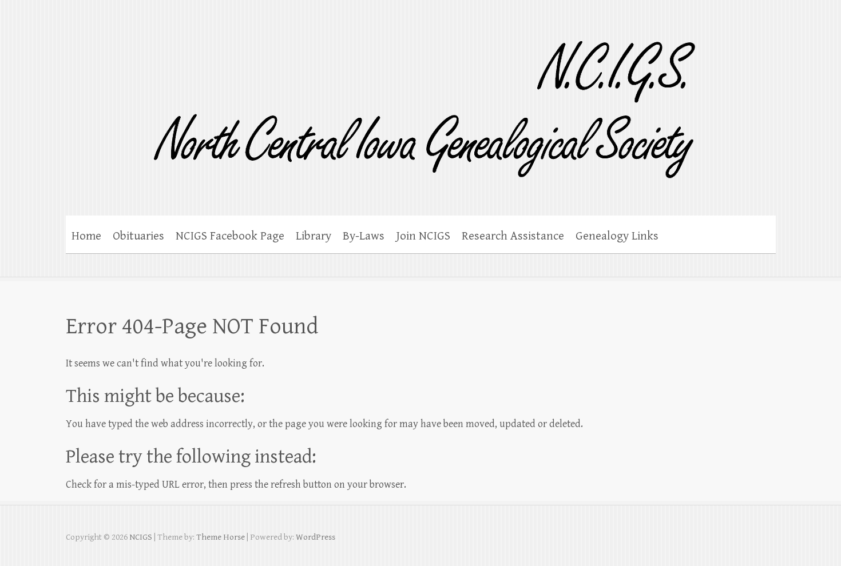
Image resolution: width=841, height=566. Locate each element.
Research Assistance (513, 236)
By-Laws (363, 236)
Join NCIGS (423, 236)
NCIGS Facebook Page (230, 236)
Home (86, 236)
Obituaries (138, 236)
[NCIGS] (387, 102)
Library (313, 236)
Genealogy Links (617, 236)
